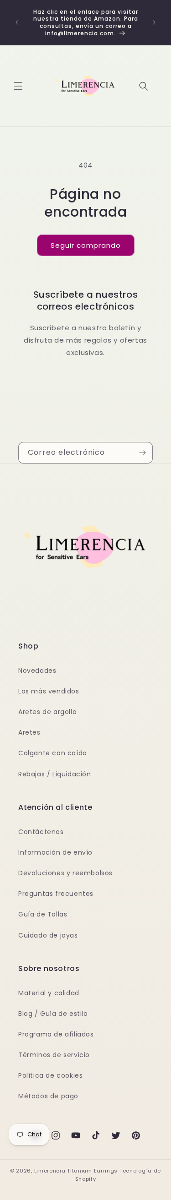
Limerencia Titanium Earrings (76, 1170)
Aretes (29, 732)
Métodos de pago (48, 1096)
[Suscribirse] (142, 453)
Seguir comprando (86, 245)
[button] (18, 86)
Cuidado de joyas (48, 935)
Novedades (37, 670)
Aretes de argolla (47, 711)
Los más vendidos (48, 691)
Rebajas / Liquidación (54, 774)
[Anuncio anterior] (17, 22)
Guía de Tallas (42, 914)
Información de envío (55, 852)
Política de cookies (50, 1075)
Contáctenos (41, 831)
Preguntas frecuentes (55, 893)
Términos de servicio (54, 1054)
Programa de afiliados (56, 1034)
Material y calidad (48, 993)
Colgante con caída (52, 753)
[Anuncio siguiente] (154, 22)
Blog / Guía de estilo (53, 1013)
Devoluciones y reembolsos (65, 873)
